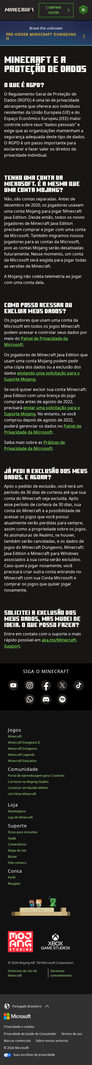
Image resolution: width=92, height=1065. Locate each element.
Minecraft (15, 736)
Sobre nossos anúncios (52, 1041)
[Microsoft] (17, 1016)
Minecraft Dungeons (22, 748)
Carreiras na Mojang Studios (28, 782)
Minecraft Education (22, 761)
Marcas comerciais (17, 1041)
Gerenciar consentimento (61, 973)
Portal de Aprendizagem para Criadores (36, 775)
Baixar (12, 856)
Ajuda (12, 838)
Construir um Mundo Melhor (28, 788)
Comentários (17, 844)
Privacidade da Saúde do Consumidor (30, 1034)
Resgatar (14, 883)
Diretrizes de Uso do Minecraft (22, 973)
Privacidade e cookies (19, 1027)
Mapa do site (17, 850)
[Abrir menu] (83, 10)
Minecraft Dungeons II (24, 742)
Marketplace (17, 811)
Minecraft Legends (21, 755)
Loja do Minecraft (20, 817)
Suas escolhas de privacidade (34, 1055)
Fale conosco (17, 863)
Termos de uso (71, 1034)
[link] (13, 685)
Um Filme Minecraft (22, 794)
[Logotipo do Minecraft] (21, 10)
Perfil (11, 877)
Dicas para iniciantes (23, 832)
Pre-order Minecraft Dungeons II (41, 36)
